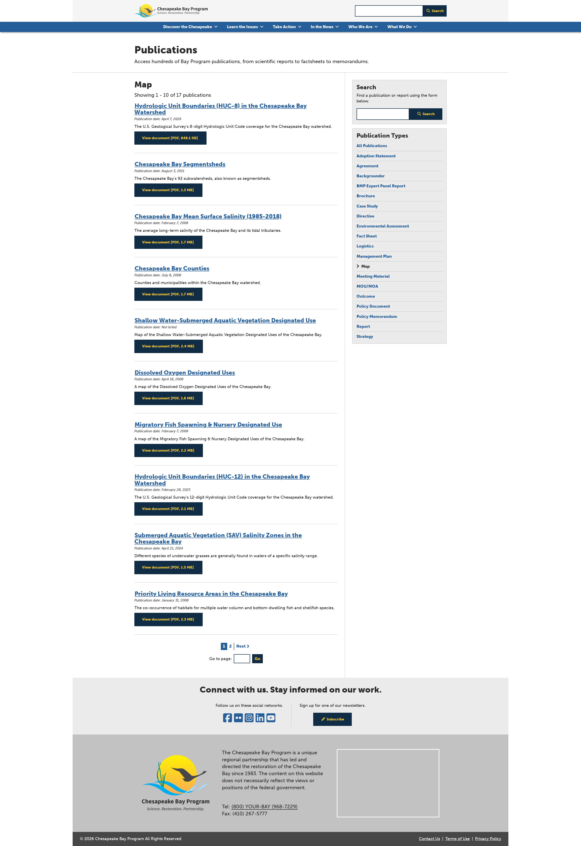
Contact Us (429, 838)
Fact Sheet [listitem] (367, 236)
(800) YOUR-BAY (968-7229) (264, 807)
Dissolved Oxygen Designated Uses (185, 372)
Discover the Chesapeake (187, 26)
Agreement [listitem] (367, 165)
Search (438, 11)
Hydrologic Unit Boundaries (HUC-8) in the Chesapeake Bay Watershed (220, 109)
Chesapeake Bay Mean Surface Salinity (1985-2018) (208, 216)
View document (174, 138)
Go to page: (220, 658)
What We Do (399, 26)
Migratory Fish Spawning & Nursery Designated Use (208, 424)
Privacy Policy (488, 838)
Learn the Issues (242, 26)
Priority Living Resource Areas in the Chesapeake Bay (211, 593)
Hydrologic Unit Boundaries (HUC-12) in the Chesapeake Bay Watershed (222, 480)
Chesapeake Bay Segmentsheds (180, 164)
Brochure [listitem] (366, 195)
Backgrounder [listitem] (371, 175)
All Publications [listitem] (372, 145)
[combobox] (389, 11)
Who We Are (360, 26)
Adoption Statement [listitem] (376, 155)
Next (241, 646)
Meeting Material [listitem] (373, 276)
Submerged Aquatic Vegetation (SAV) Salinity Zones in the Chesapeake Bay (218, 538)
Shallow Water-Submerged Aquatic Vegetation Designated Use (225, 320)
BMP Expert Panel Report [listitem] (381, 185)
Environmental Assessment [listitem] (383, 226)
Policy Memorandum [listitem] (377, 316)
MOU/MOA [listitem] (367, 286)
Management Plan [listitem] (374, 256)
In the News (322, 26)
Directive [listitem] (365, 216)
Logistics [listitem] (365, 246)
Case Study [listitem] (367, 206)
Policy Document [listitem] (373, 306)
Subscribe (335, 719)
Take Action (284, 26)
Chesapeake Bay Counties (172, 268)
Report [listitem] (363, 326)
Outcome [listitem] (366, 296)
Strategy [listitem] (365, 336)
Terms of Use (457, 838)
